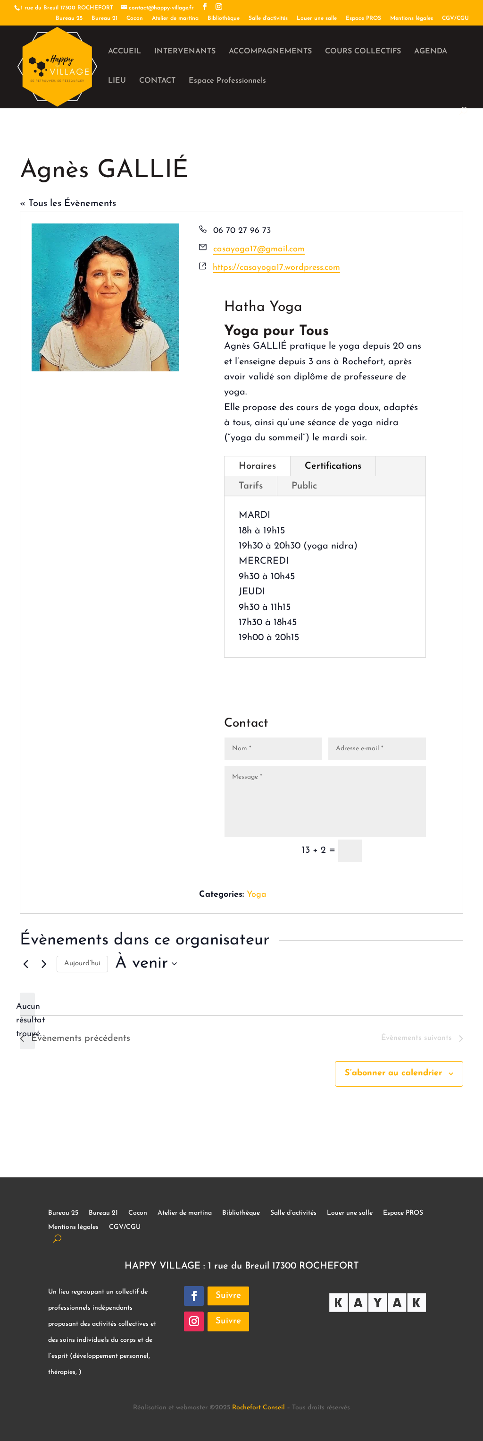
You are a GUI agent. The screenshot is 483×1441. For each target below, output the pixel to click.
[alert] (27, 1021)
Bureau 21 (104, 18)
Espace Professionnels (227, 81)
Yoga (256, 895)
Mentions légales (411, 18)
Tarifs (251, 486)
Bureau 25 (69, 18)
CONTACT (157, 81)
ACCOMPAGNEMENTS (270, 51)
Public (304, 486)
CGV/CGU (455, 18)
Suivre (228, 1295)
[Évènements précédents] (25, 963)
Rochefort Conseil (258, 1407)
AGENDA (430, 51)
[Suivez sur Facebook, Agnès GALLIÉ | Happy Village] (194, 1296)
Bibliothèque (224, 18)
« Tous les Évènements (68, 203)
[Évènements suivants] (44, 963)
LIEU (117, 81)
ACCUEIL (124, 51)
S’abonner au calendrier (393, 1073)
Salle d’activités (268, 18)
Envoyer (398, 851)
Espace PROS (363, 18)
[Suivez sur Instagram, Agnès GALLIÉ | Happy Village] (194, 1321)
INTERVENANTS (185, 51)
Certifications (333, 466)
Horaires (257, 466)
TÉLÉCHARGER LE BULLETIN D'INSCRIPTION (302, 687)
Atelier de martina (175, 18)
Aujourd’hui (82, 963)
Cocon (134, 18)
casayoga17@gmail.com (259, 249)
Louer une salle (317, 18)
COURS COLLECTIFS (363, 51)
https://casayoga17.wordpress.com (276, 268)
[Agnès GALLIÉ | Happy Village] (204, 7)
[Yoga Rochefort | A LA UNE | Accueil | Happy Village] (57, 66)
